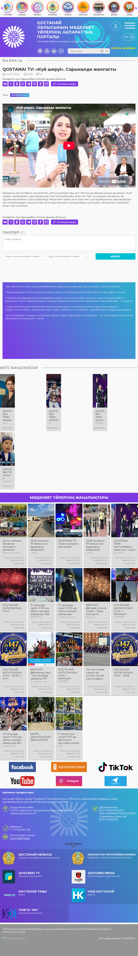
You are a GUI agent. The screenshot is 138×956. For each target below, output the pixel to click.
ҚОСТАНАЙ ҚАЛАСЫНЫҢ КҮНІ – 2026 (123, 672)
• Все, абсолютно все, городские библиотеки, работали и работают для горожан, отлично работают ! (63, 286)
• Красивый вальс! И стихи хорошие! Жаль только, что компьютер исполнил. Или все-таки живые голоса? (65, 292)
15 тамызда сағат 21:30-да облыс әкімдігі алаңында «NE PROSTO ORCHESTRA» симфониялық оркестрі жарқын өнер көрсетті (39, 611)
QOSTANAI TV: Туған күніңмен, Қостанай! (68, 543)
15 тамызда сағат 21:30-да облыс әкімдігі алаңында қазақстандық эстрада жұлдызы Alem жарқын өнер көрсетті (68, 611)
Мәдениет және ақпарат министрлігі (111, 856)
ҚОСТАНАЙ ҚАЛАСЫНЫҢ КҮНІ (12, 608)
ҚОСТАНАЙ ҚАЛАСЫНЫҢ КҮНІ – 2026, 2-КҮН (12, 674)
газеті (33, 893)
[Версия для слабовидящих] (61, 51)
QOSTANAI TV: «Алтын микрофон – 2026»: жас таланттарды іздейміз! (7, 475)
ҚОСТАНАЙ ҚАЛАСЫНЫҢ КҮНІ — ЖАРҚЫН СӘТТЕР (123, 611)
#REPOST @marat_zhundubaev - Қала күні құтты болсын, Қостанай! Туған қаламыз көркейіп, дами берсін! (96, 611)
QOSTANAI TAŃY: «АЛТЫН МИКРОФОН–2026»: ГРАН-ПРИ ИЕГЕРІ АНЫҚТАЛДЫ (53, 417)
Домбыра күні (19, 94)
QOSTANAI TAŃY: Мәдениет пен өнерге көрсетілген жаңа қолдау (7, 417)
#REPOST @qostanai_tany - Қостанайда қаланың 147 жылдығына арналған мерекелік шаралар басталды (40, 675)
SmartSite (128, 938)
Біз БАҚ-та (12, 60)
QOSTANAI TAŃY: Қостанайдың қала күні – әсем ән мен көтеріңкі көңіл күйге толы (100, 417)
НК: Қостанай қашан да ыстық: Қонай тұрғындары (95, 674)
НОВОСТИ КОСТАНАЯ (30, 911)
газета (101, 893)
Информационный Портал (104, 874)
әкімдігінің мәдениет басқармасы (39, 856)
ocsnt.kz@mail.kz (20, 838)
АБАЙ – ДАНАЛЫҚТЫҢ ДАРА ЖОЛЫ (40, 736)
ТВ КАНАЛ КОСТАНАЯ (30, 874)
